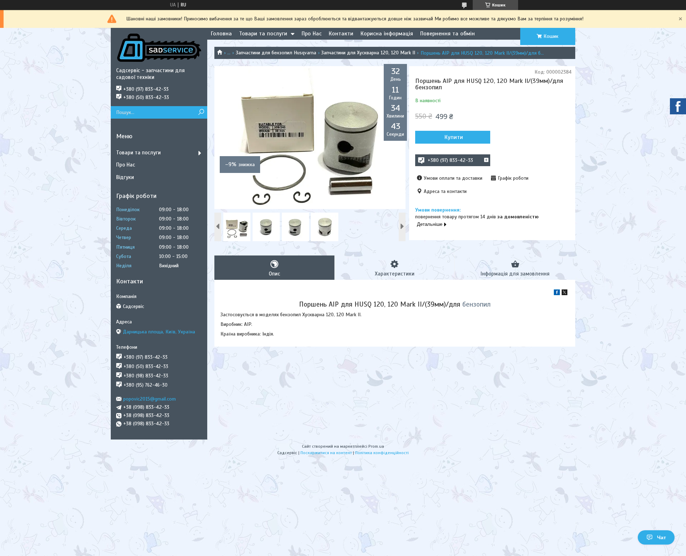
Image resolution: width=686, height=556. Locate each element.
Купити (453, 137)
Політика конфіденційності (382, 452)
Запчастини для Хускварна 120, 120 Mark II (368, 53)
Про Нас (312, 33)
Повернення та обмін (447, 33)
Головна (221, 33)
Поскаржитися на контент (326, 452)
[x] (564, 294)
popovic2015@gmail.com (149, 399)
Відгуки (125, 177)
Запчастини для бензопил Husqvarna (276, 53)
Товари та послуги (263, 33)
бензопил (476, 304)
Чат (661, 537)
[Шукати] (201, 112)
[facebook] (557, 294)
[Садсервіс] (159, 47)
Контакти (341, 33)
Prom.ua (376, 446)
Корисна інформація (387, 33)
